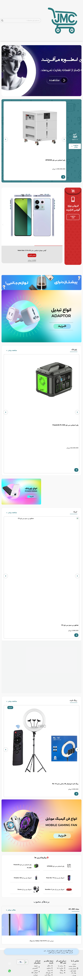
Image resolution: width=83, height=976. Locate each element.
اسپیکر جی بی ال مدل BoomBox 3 (54, 889)
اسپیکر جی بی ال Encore (24, 889)
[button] (79, 70)
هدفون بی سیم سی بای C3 (69, 625)
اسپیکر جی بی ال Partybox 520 (22, 878)
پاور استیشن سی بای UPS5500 (55, 160)
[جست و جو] (2, 20)
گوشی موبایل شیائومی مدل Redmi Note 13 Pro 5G (32, 250)
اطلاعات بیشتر (32, 260)
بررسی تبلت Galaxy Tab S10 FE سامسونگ (42, 941)
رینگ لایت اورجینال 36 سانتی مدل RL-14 (65, 784)
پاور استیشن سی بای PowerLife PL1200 (65, 425)
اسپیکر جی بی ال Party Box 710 (55, 878)
